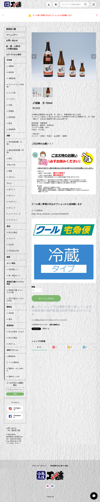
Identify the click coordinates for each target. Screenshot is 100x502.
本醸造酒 (12, 78)
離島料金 (12, 356)
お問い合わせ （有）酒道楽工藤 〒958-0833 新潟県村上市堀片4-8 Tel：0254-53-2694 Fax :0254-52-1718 (13, 434)
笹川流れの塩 (14, 251)
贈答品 (9, 307)
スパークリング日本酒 (15, 85)
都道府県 (12, 129)
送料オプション (13, 350)
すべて (39, 347)
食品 (8, 226)
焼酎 (8, 136)
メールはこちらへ (12, 443)
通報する (45, 329)
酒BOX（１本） (15, 377)
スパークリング (14, 214)
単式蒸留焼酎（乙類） (14, 143)
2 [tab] (48, 92)
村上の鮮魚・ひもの (16, 332)
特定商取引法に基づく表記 (59, 466)
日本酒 (9, 60)
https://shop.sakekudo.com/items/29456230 (50, 214)
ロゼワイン (13, 202)
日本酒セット (14, 269)
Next (93, 56)
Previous (34, 56)
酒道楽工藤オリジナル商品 (15, 283)
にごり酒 (12, 93)
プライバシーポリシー (39, 466)
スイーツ (12, 238)
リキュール (11, 165)
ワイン (9, 183)
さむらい (12, 177)
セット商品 (11, 263)
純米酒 (11, 72)
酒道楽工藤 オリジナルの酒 (15, 291)
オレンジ (12, 208)
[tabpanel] (64, 56)
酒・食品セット (14, 275)
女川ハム (12, 344)
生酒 (10, 105)
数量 (33, 287)
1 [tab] (37, 92)
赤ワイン (12, 189)
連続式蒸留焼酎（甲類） (15, 151)
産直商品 (10, 325)
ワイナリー (13, 220)
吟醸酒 (11, 66)
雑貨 (8, 257)
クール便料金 (14, 362)
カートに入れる (46, 298)
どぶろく (12, 99)
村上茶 (11, 245)
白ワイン (12, 196)
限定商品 (12, 117)
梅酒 (10, 171)
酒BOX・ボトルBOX (15, 369)
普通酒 (11, 111)
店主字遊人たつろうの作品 (15, 299)
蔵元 (10, 123)
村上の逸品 (13, 232)
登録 (15, 394)
